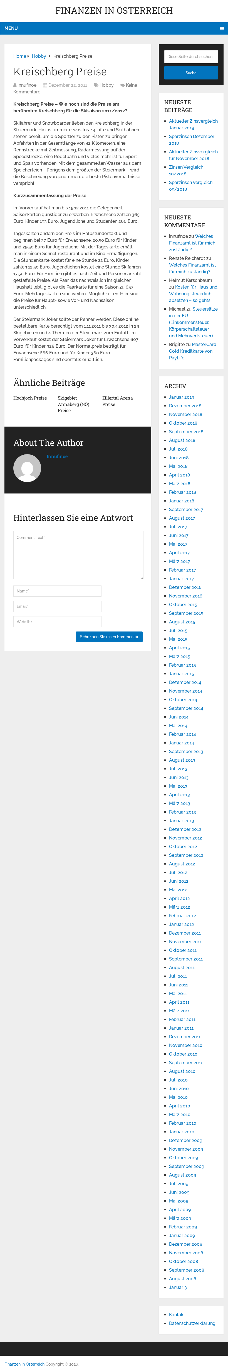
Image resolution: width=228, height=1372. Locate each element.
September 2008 (186, 1270)
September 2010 (186, 1062)
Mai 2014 (178, 725)
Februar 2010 (182, 1123)
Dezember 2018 (185, 405)
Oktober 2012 (183, 846)
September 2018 (186, 431)
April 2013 (179, 794)
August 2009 (182, 1175)
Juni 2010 (179, 1088)
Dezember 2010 (185, 1036)
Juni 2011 (178, 985)
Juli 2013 (178, 768)
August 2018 (182, 440)
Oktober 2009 (183, 1157)
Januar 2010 (181, 1131)
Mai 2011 (178, 993)
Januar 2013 (181, 820)
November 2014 (185, 691)
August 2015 (182, 622)
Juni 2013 (179, 777)
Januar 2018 (181, 501)
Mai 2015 (178, 639)
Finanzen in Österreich (114, 10)
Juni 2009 (179, 1192)
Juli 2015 (178, 630)
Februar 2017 (182, 570)
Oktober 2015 (183, 604)
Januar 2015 (181, 673)
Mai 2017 (178, 544)
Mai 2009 (178, 1201)
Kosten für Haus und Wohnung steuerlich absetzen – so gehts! (193, 293)
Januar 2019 (181, 397)
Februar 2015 (182, 665)
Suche (191, 73)
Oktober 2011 (183, 950)
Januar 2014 (181, 743)
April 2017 (179, 552)
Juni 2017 (179, 535)
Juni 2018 (179, 457)
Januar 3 (178, 1287)
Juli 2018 (178, 449)
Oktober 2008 (183, 1261)
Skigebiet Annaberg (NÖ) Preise (73, 404)
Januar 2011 (181, 1028)
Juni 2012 (179, 881)
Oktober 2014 (183, 699)
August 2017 (182, 518)
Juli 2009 (178, 1183)
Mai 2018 (178, 466)
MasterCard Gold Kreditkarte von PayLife (192, 351)
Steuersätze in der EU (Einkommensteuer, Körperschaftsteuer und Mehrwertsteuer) (193, 322)
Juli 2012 (178, 872)
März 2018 (179, 483)
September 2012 (186, 855)
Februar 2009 (183, 1227)
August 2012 (182, 864)
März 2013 (179, 803)
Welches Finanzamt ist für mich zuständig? (192, 243)
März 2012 (179, 907)
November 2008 (186, 1252)
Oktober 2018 (183, 423)
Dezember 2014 (185, 682)
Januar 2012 (181, 924)
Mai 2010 (178, 1097)
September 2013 (186, 751)
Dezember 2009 (185, 1140)
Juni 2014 (179, 717)
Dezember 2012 (185, 829)
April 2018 (179, 475)
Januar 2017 (181, 578)
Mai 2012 (178, 889)
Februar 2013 (182, 812)
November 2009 (186, 1149)
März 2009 (180, 1218)
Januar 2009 (182, 1235)
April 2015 (179, 647)
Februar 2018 (182, 492)
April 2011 (179, 1002)
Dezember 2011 (185, 933)
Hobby (107, 85)
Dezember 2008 (185, 1244)
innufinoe (27, 85)
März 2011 (179, 1010)
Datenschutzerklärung (192, 1323)
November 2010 (185, 1045)
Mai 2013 (178, 786)
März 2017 (179, 561)
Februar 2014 (182, 734)
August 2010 (182, 1071)
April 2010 (179, 1106)
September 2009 (186, 1166)
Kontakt (177, 1314)
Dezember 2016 (185, 587)
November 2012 (185, 838)
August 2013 (182, 760)
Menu (11, 28)
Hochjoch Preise (30, 398)
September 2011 (186, 959)
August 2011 (182, 967)
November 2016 (185, 596)
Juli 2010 (178, 1080)
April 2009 (180, 1209)
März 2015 (179, 656)
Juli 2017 (178, 526)
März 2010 (179, 1114)
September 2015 (186, 613)
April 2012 (179, 898)
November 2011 (185, 941)
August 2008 (182, 1278)
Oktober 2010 (183, 1054)
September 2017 (186, 509)
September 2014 (186, 708)
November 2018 (185, 414)
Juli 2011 (178, 976)
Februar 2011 (182, 1019)
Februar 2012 (182, 915)
